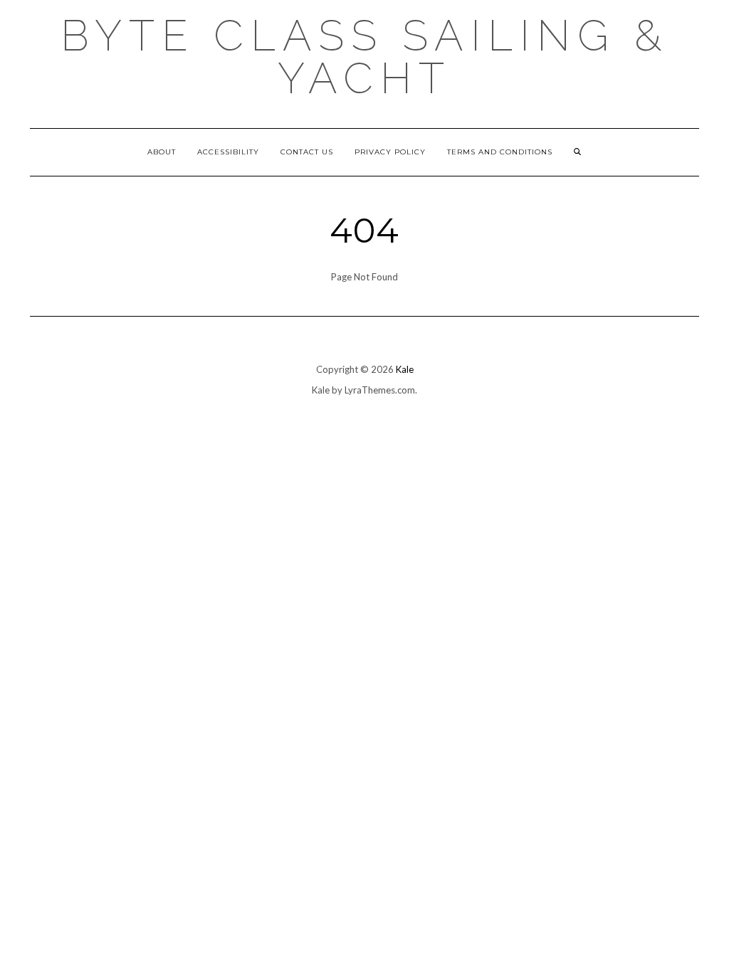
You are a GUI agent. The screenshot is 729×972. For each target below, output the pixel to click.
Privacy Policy (390, 152)
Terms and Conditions (499, 152)
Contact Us (306, 152)
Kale (405, 369)
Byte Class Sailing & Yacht (364, 57)
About (161, 152)
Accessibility (228, 152)
